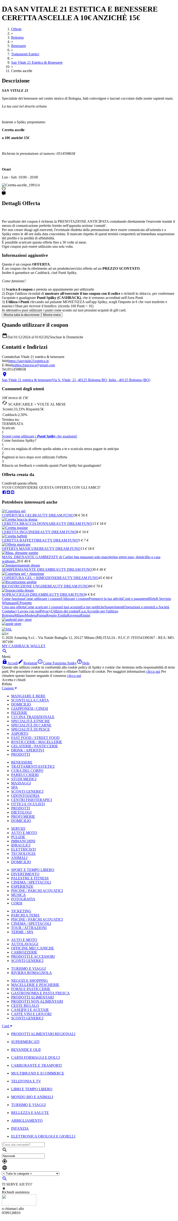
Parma (41, 615)
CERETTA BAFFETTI (19, 540)
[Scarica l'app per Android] (17, 620)
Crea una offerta (13, 607)
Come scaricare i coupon (43, 607)
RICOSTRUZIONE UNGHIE (25, 586)
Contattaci (9, 611)
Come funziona (13, 599)
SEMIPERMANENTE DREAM (26, 569)
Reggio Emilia (56, 615)
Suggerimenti (114, 607)
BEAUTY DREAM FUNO (53, 515)
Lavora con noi (29, 611)
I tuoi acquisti (71, 607)
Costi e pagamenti (136, 599)
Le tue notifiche (92, 607)
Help (152, 599)
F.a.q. (83, 611)
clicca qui (153, 671)
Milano (19, 615)
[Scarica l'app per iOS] (11, 624)
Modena (31, 615)
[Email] (12, 492)
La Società (161, 607)
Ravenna (73, 615)
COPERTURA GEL (17, 515)
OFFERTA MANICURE (20, 549)
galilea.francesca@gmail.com (33, 365)
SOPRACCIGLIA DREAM (23, 594)
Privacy (45, 611)
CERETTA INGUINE (18, 532)
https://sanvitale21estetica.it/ (29, 361)
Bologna (8, 615)
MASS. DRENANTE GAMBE (25, 557)
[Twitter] (8, 492)
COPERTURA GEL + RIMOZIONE (29, 578)
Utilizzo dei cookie (65, 611)
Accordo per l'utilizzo (102, 611)
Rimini (85, 615)
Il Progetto (24, 603)
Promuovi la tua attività (106, 599)
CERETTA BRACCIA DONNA (26, 524)
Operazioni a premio (139, 607)
